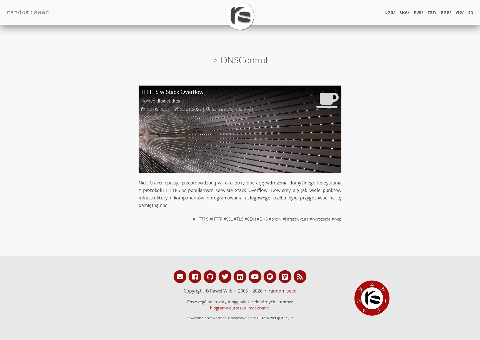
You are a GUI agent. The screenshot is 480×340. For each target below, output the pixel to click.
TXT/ (432, 12)
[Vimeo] (285, 276)
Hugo (261, 318)
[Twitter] (225, 276)
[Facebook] (195, 276)
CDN (251, 219)
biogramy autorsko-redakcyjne (239, 308)
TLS (239, 219)
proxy (276, 219)
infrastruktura (296, 219)
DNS (263, 219)
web (337, 219)
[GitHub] (210, 276)
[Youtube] (255, 276)
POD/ (446, 12)
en (471, 12)
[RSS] (300, 276)
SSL (229, 219)
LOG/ (390, 12)
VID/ (460, 12)
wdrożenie (321, 219)
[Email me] (180, 276)
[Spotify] (270, 276)
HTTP (217, 219)
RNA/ (404, 12)
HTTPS (202, 219)
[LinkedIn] (240, 276)
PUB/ (418, 12)
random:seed (283, 291)
